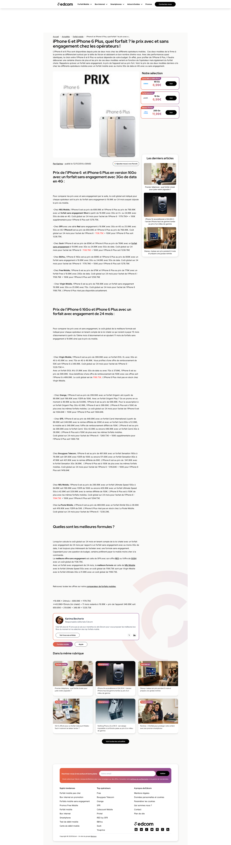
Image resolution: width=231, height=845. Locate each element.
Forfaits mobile (63, 644)
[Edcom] (65, 4)
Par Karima (58, 163)
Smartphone (65, 817)
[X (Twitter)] (129, 635)
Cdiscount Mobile (105, 809)
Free (99, 793)
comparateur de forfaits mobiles (101, 586)
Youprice (101, 830)
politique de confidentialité (139, 779)
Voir (171, 84)
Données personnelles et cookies (149, 797)
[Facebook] (147, 829)
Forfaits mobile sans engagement (75, 801)
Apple (81, 644)
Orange (100, 801)
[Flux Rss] (168, 829)
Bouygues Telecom (105, 797)
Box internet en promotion (71, 797)
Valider (162, 773)
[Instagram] (157, 829)
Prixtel (100, 813)
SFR (98, 805)
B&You (100, 822)
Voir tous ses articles (68, 635)
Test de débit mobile (69, 822)
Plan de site (139, 813)
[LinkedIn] (134, 635)
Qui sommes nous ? (143, 805)
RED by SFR (102, 817)
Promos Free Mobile (69, 805)
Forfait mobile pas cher (70, 793)
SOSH (133, 558)
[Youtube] (152, 829)
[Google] (136, 829)
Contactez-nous (165, 4)
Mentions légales (141, 793)
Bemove (93, 836)
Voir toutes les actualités (115, 741)
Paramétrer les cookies (144, 801)
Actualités (66, 37)
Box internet (65, 813)
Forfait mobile (78, 37)
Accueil (56, 37)
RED (117, 558)
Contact (137, 809)
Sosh (99, 826)
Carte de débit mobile (69, 826)
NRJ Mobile (130, 565)
